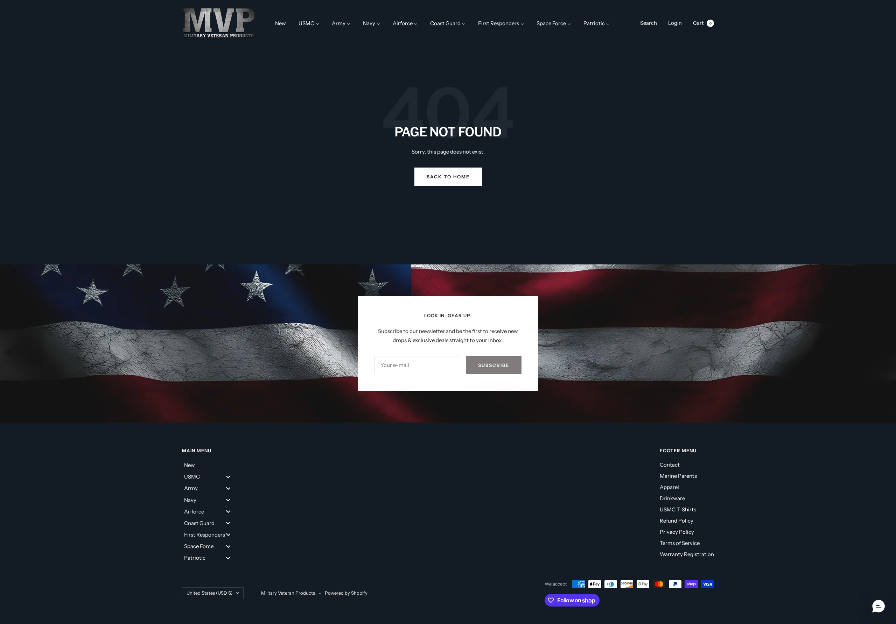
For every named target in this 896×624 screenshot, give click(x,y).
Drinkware (672, 498)
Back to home (448, 176)
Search (648, 23)
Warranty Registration (687, 554)
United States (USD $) (209, 593)
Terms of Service (680, 543)
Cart (702, 23)
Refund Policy (676, 520)
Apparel (669, 487)
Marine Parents (678, 476)
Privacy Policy (677, 532)
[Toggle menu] (228, 476)
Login (675, 23)
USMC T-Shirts (678, 509)
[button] (878, 606)
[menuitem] (280, 23)
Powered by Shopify (346, 593)
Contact (670, 464)
